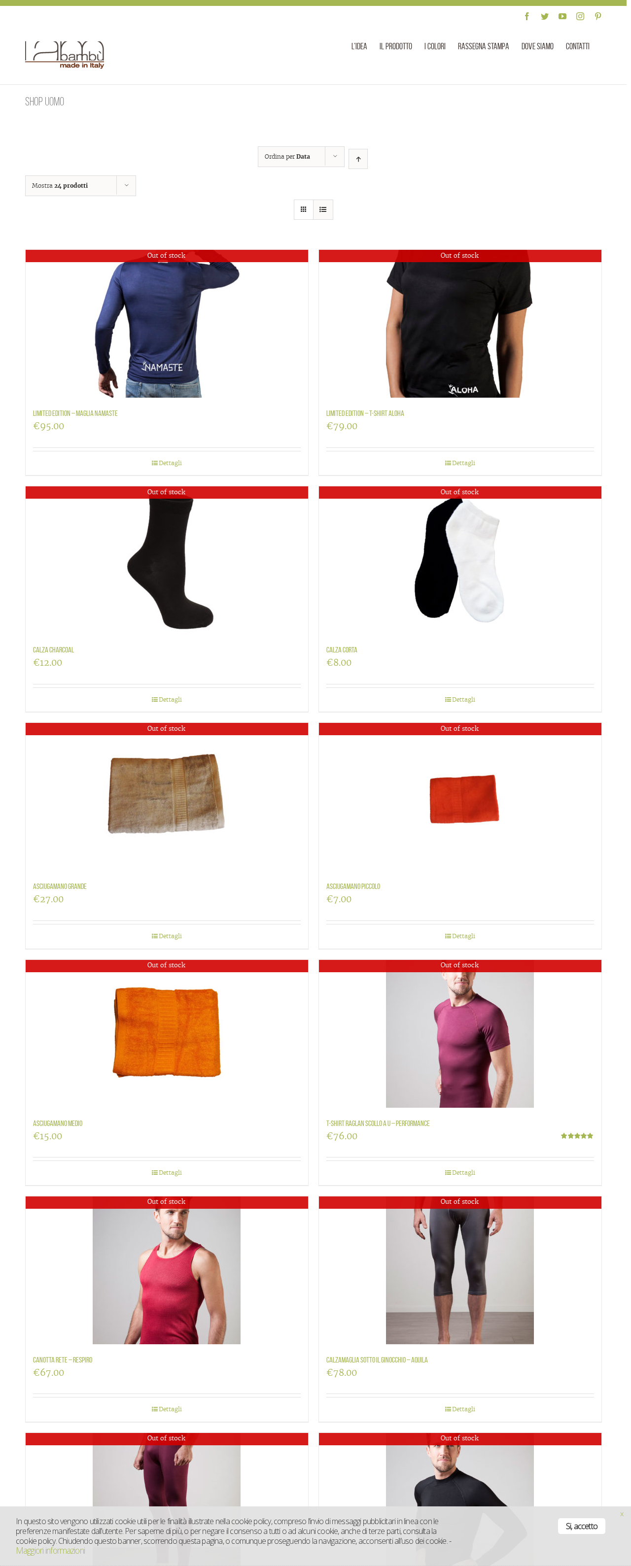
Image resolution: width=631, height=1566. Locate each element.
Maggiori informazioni (50, 1550)
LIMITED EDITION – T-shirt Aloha (365, 413)
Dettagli (170, 463)
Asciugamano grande (60, 886)
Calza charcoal (53, 650)
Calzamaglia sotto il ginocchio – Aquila (377, 1360)
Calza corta (341, 650)
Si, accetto (581, 1526)
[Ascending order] (358, 159)
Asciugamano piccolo (353, 886)
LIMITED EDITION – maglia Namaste (75, 413)
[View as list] (323, 209)
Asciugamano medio (57, 1123)
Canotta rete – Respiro (62, 1360)
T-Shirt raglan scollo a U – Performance (378, 1123)
